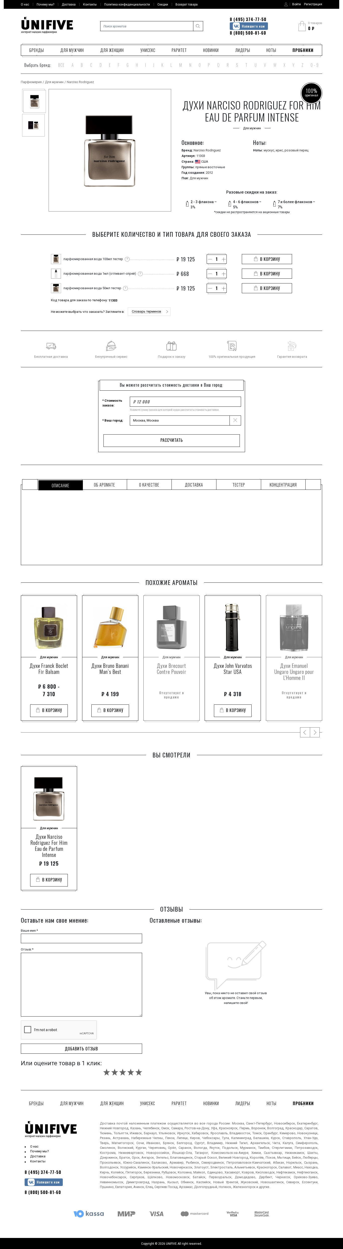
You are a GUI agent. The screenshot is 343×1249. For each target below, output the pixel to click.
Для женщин (112, 50)
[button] (149, 311)
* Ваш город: (112, 420)
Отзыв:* (27, 949)
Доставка (37, 1156)
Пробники (303, 50)
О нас (34, 1146)
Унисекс (147, 50)
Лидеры (242, 50)
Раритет (179, 50)
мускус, (270, 150)
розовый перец (296, 150)
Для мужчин (72, 50)
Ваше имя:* (29, 930)
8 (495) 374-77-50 (248, 19)
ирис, (280, 150)
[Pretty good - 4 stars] (130, 1072)
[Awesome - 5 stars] (138, 1072)
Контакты (37, 1161)
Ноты (271, 50)
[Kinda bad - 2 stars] (114, 1072)
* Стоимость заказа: (112, 403)
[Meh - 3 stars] (122, 1072)
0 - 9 (315, 65)
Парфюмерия (31, 82)
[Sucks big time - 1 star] (106, 1072)
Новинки (211, 50)
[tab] (60, 485)
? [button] (127, 259)
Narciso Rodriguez (80, 82)
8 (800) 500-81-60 (248, 33)
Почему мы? (39, 1151)
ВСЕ (61, 65)
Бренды (36, 50)
